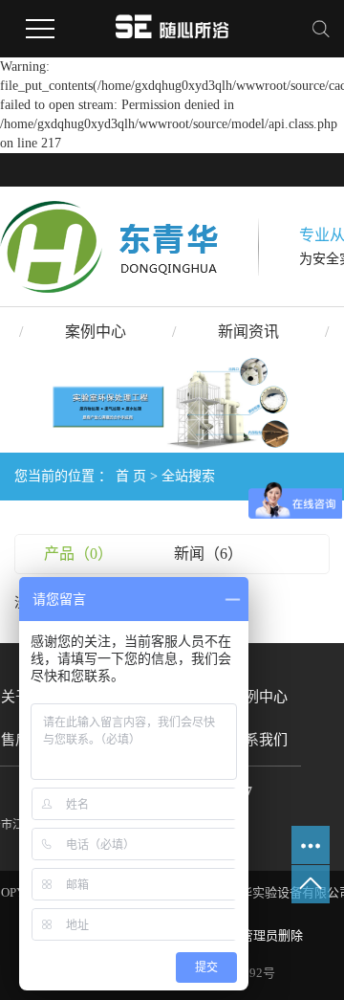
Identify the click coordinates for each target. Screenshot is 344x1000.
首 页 (131, 476)
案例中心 (95, 331)
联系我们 (259, 739)
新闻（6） (208, 553)
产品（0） (78, 553)
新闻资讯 (248, 331)
